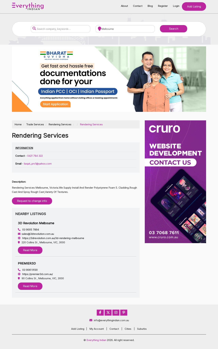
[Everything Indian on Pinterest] (123, 312)
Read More (30, 250)
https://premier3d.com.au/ (37, 274)
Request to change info (32, 201)
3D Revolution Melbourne (36, 223)
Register (163, 6)
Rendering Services (60, 124)
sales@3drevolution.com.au (38, 233)
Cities (128, 328)
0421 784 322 (35, 155)
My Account (96, 328)
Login (176, 6)
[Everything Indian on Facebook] (100, 312)
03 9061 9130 (30, 269)
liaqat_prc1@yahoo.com (38, 163)
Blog (150, 6)
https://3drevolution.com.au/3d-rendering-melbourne (53, 238)
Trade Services (35, 124)
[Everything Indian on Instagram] (116, 312)
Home (18, 124)
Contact (137, 6)
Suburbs (142, 328)
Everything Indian (96, 340)
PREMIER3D (27, 263)
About (124, 6)
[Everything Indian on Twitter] (108, 312)
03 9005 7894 (30, 229)
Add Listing (194, 6)
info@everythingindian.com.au (111, 320)
